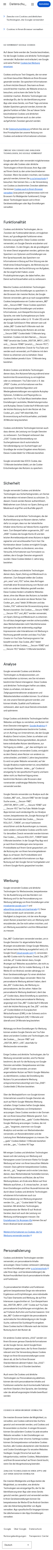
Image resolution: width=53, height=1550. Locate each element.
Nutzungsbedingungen (15, 1536)
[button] (4, 4)
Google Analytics (37, 726)
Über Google (20, 1529)
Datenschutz (35, 1529)
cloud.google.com (25, 953)
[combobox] (17, 1545)
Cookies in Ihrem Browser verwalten (25, 29)
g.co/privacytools (38, 178)
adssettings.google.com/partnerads (20, 909)
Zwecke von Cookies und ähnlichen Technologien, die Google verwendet (25, 18)
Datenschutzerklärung (19, 129)
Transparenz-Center (39, 1536)
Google (7, 1529)
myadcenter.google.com (15, 906)
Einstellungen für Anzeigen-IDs (18, 1220)
